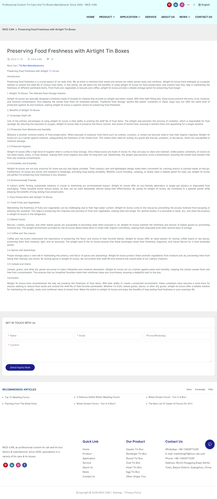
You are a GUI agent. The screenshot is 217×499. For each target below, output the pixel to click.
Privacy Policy (133, 492)
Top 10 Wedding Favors (17, 397)
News (189, 389)
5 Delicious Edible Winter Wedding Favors (98, 397)
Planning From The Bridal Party (21, 403)
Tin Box (53, 71)
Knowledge (200, 389)
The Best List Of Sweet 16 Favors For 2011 (171, 403)
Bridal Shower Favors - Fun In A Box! (167, 397)
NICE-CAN (8, 29)
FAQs (210, 389)
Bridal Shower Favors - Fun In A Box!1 (96, 403)
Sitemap (117, 492)
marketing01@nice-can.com (189, 453)
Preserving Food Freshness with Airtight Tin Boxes (47, 29)
